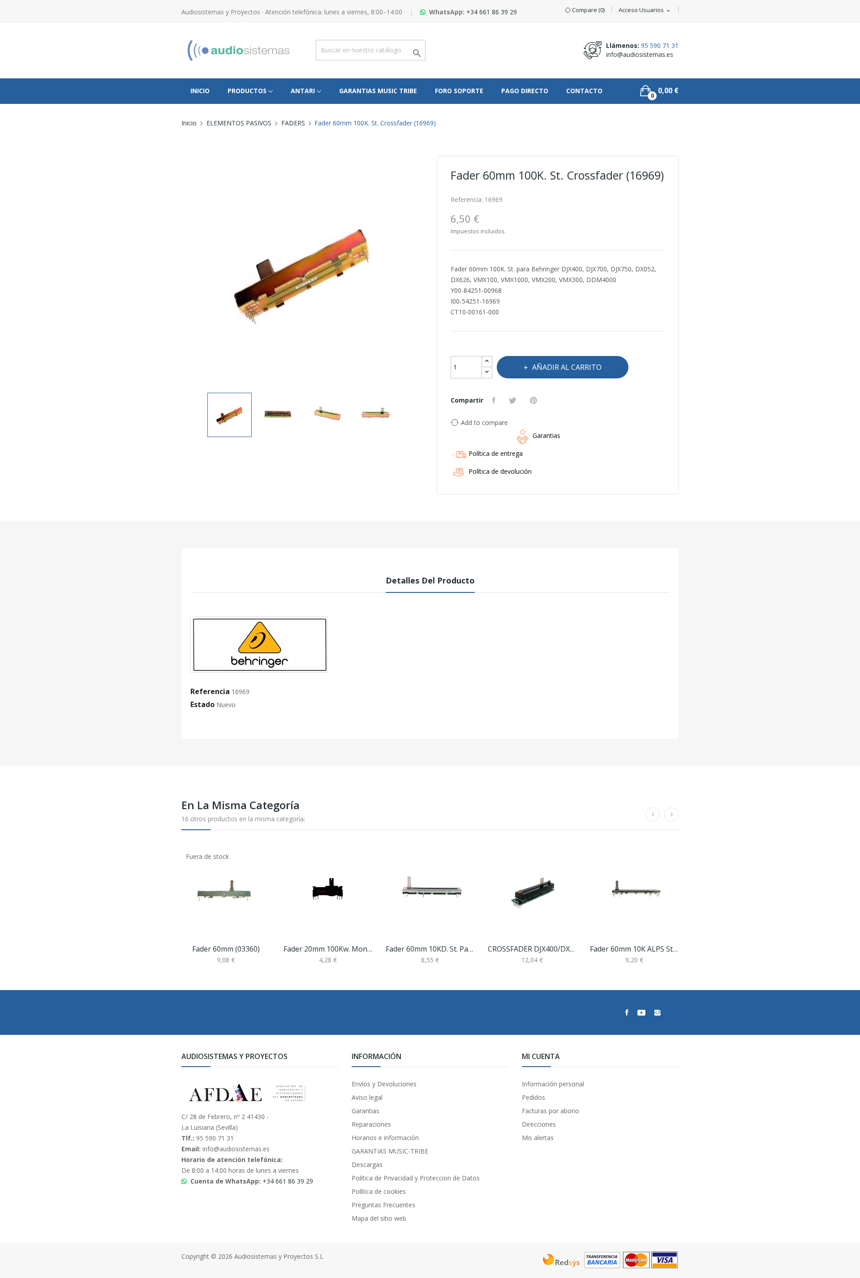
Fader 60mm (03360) (226, 948)
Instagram (657, 1012)
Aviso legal (367, 1097)
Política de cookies (379, 1191)
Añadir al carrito (567, 367)
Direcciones (539, 1124)
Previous (181, 271)
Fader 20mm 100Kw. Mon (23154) (328, 948)
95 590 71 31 (660, 45)
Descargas (367, 1164)
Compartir (495, 400)
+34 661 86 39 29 (491, 12)
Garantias (365, 1110)
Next (423, 271)
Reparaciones (371, 1124)
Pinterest (534, 400)
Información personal (553, 1084)
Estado (202, 704)
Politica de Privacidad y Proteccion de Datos (416, 1178)
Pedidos (533, 1097)
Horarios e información (385, 1137)
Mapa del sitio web (379, 1218)
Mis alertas (538, 1137)
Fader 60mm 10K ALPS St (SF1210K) (634, 948)
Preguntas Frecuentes (383, 1205)
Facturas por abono (550, 1110)
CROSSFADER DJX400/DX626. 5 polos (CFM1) (532, 948)
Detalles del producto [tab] (430, 580)
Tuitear (513, 400)
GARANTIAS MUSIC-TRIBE (390, 1151)
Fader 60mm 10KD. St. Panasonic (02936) (430, 948)
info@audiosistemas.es (639, 54)
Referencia (210, 691)
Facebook (626, 1012)
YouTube (641, 1012)
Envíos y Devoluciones (384, 1084)
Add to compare (484, 422)
